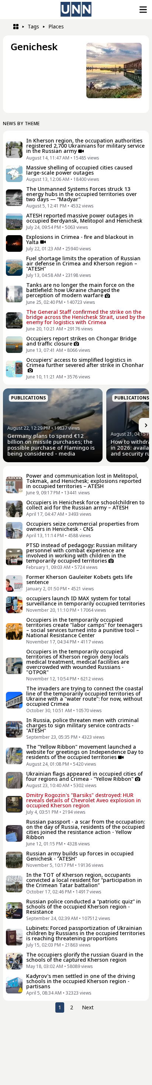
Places (56, 26)
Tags (33, 26)
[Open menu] (142, 9)
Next (88, 1007)
